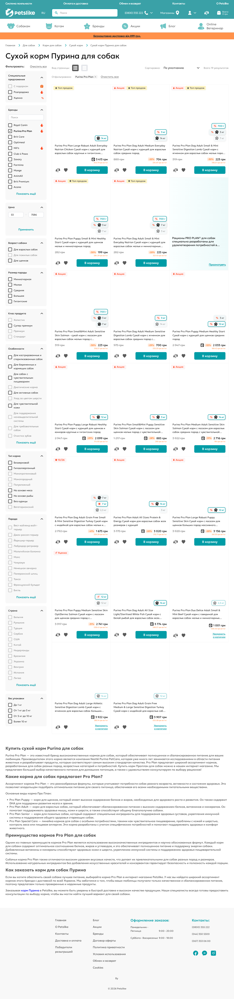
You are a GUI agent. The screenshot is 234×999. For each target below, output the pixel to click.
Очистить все (110, 76)
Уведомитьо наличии (219, 635)
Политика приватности (109, 947)
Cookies (98, 967)
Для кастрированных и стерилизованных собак (28, 357)
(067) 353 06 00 (201, 941)
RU (43, 13)
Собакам (23, 26)
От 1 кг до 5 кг (22, 710)
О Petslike (222, 3)
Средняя (19, 290)
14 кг (102, 138)
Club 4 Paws (21, 153)
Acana (17, 187)
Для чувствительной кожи (26, 405)
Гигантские (20, 301)
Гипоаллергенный (24, 468)
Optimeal (19, 142)
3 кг (163, 132)
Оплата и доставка (75, 3)
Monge (18, 170)
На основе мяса (23, 490)
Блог (172, 26)
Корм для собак (52, 45)
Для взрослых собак (26, 249)
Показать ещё (26, 193)
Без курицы (20, 501)
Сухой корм (76, 45)
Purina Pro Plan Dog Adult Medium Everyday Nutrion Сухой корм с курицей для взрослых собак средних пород (140, 149)
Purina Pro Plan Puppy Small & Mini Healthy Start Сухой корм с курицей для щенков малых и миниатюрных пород (80, 242)
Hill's (16, 148)
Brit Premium (21, 181)
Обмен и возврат (130, 3)
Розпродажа (21, 92)
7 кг (220, 138)
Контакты (178, 3)
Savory (18, 159)
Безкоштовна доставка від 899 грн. (117, 36)
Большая (19, 295)
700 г (221, 125)
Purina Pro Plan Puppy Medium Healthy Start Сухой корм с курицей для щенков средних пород (199, 335)
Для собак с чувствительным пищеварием (23, 377)
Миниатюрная (22, 279)
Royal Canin (20, 125)
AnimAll (18, 175)
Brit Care (19, 136)
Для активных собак (26, 392)
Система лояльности (18, 3)
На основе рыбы (23, 495)
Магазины (167, 13)
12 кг (219, 324)
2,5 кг (102, 510)
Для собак (29, 45)
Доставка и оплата (68, 940)
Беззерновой (21, 462)
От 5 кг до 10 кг (23, 716)
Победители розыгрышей (64, 949)
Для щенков (21, 260)
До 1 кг (18, 704)
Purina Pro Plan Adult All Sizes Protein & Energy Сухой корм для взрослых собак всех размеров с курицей (140, 521)
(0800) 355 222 (201, 927)
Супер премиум (23, 325)
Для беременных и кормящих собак (25, 366)
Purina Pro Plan (23, 131)
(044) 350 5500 (201, 934)
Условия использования (109, 954)
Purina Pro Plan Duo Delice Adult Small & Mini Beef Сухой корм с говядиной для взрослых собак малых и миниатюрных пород (196, 614)
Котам (59, 26)
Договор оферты (104, 940)
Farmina (18, 164)
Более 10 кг (20, 721)
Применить (26, 229)
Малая (18, 284)
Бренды (98, 26)
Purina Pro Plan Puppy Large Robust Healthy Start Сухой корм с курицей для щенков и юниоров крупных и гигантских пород (81, 428)
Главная (10, 45)
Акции (135, 26)
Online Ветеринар (215, 26)
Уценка (18, 97)
